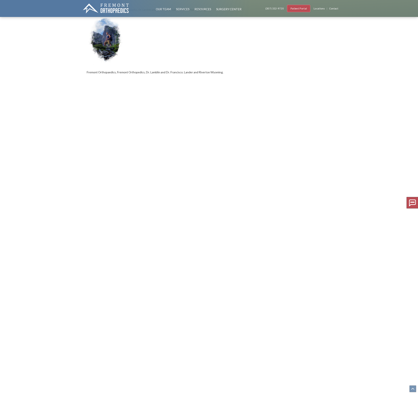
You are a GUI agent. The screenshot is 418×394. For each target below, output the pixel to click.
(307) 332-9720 (274, 8)
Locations (319, 8)
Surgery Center (228, 9)
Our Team (163, 9)
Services (182, 9)
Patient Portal (298, 8)
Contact (333, 8)
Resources (202, 9)
